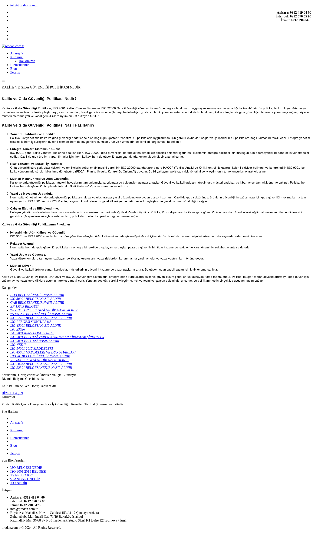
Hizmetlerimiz (19, 65)
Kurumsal (16, 57)
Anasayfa (16, 53)
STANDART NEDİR (25, 479)
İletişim (15, 72)
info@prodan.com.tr (23, 5)
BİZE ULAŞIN (12, 393)
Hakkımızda (27, 61)
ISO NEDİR (18, 483)
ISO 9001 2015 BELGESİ (28, 471)
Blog (13, 68)
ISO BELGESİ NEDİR (26, 467)
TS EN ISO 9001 (22, 475)
